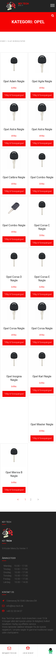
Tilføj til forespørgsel (14, 95)
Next (38, 499)
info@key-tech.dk (15, 606)
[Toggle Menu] (52, 5)
